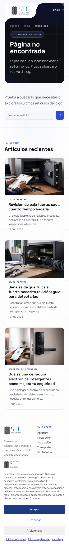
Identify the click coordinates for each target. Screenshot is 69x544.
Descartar (34, 520)
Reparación (44, 437)
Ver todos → (44, 452)
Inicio (14, 26)
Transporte (44, 447)
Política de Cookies (16, 539)
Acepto (34, 509)
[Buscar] (60, 115)
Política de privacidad (39, 539)
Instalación (44, 442)
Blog (27, 26)
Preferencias (35, 530)
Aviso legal (57, 539)
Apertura (42, 432)
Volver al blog (27, 34)
